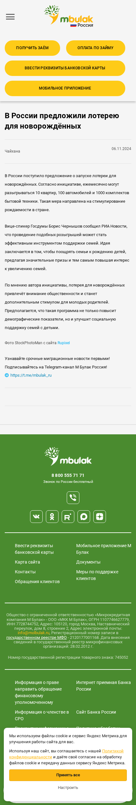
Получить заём (32, 48)
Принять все (68, 775)
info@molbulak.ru (33, 632)
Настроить (68, 787)
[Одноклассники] (52, 516)
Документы (88, 562)
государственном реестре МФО (36, 637)
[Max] (83, 516)
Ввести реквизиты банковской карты (65, 68)
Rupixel (64, 343)
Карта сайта (27, 562)
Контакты (25, 571)
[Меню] (10, 16)
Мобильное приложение (65, 88)
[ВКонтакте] (36, 516)
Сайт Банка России (96, 712)
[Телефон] (73, 497)
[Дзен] (99, 516)
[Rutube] (68, 516)
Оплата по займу (95, 48)
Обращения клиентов (37, 581)
